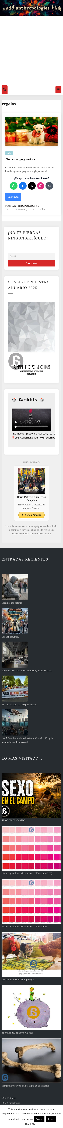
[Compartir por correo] (49, 186)
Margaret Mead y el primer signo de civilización (25, 1085)
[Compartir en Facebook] (23, 186)
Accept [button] (39, 1119)
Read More (31, 1124)
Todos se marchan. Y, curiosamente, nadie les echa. (27, 670)
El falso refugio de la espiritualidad (19, 704)
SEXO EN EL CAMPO (13, 820)
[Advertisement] (31, 49)
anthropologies (25, 206)
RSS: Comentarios (11, 1103)
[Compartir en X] (32, 186)
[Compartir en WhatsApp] (14, 186)
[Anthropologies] (31, 8)
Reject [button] (51, 1119)
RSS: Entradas (9, 1098)
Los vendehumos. (10, 636)
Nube (9, 153)
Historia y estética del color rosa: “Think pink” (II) (27, 873)
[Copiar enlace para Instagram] (40, 185)
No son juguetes (20, 159)
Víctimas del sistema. (12, 602)
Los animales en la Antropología (18, 979)
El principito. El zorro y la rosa (17, 1032)
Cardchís (28, 400)
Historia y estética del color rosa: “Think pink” (25, 926)
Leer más (13, 198)
